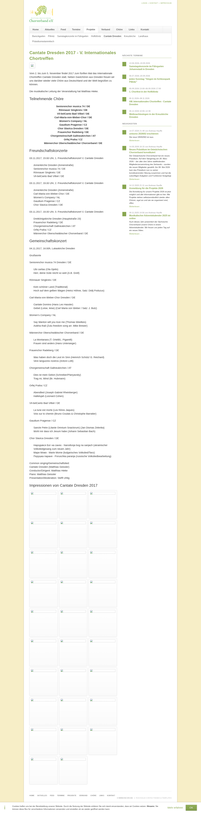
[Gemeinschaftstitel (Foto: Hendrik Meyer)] (102, 711)
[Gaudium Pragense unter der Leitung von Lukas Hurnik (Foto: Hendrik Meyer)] (73, 681)
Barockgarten (38, 36)
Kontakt (154, 3)
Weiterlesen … (135, 140)
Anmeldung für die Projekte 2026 (146, 188)
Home (36, 29)
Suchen (167, 29)
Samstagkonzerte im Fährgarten (72, 36)
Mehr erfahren (175, 807)
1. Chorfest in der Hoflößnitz (143, 92)
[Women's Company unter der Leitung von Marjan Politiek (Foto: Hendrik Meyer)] (73, 563)
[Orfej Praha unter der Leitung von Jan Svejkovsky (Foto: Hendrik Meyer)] (43, 652)
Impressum (166, 3)
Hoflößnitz (96, 36)
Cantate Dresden (112, 36)
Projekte (91, 29)
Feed (63, 29)
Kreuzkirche (130, 36)
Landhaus (143, 36)
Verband (105, 29)
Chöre (119, 29)
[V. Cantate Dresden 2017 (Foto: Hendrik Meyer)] (43, 593)
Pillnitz (51, 36)
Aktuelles (50, 29)
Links (132, 29)
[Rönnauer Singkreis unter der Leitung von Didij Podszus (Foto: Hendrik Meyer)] (73, 534)
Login (144, 3)
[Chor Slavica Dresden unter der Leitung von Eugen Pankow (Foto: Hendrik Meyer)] (43, 740)
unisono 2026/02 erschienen (143, 134)
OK (191, 807)
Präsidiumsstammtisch (43, 41)
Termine (76, 29)
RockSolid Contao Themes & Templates (154, 798)
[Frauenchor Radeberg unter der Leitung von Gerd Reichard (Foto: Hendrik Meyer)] (102, 593)
